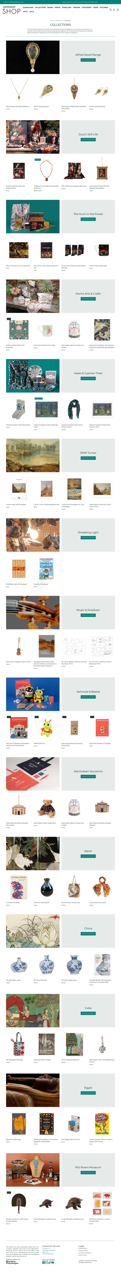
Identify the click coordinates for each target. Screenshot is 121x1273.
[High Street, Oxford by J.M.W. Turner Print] (102, 489)
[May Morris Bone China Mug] (46, 330)
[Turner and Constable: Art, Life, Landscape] (74, 489)
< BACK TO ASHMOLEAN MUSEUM (13, 2)
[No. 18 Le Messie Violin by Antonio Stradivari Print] (74, 646)
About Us (45, 1252)
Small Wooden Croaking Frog (45, 1219)
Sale (32, 11)
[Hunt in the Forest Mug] (102, 250)
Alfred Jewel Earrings (97, 106)
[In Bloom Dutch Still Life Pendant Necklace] (46, 170)
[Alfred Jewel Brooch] (46, 91)
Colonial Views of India (42, 1060)
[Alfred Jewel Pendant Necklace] (19, 91)
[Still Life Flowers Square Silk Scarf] (74, 170)
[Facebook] (43, 1263)
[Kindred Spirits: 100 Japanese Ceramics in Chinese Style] (102, 965)
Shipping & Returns (48, 1250)
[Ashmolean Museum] (11, 10)
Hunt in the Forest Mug (98, 266)
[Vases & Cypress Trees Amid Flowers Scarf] (74, 409)
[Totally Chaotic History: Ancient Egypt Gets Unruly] (102, 1124)
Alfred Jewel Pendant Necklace (17, 106)
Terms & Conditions (85, 1253)
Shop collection (88, 60)
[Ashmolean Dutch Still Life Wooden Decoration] (102, 170)
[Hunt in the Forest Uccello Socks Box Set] (74, 250)
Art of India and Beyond (70, 1060)
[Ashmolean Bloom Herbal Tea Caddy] (74, 330)
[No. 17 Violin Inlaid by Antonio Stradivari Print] (102, 646)
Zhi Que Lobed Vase (69, 980)
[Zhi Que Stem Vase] (19, 965)
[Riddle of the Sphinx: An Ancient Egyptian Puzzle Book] (46, 1124)
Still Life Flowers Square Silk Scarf (74, 186)
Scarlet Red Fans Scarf (97, 903)
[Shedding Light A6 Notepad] (19, 568)
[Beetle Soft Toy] (46, 728)
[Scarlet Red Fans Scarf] (102, 887)
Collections (59, 20)
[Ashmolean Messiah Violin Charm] (19, 646)
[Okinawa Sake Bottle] (46, 887)
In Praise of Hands (13, 903)
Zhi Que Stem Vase (13, 980)
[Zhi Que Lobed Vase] (74, 965)
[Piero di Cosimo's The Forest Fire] (19, 250)
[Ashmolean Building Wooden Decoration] (19, 807)
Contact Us (46, 1248)
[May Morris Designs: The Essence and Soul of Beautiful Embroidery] (102, 330)
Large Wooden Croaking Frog (72, 1219)
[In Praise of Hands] (19, 887)
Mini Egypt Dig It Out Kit (71, 1139)
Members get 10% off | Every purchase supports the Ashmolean (80, 2)
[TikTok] (49, 1263)
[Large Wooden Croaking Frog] (74, 1203)
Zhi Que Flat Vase (40, 980)
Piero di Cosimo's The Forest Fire (18, 266)
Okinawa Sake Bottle (41, 903)
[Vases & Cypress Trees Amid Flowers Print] (102, 409)
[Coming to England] (46, 568)
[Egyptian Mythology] (19, 1124)
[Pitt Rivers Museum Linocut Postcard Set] (102, 1203)
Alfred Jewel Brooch (41, 106)
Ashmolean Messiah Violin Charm (18, 662)
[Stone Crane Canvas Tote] (74, 887)
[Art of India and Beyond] (74, 1044)
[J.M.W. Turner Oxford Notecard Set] (46, 489)
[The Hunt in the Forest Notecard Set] (46, 250)
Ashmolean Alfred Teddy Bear (45, 823)
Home (52, 20)
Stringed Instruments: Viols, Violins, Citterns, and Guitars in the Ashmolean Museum (45, 664)
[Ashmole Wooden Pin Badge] (102, 728)
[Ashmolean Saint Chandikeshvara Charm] (102, 1044)
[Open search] (110, 10)
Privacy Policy (83, 1250)
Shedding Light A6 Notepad (16, 584)
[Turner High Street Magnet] (19, 489)
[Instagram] (46, 1263)
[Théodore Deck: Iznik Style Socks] (19, 409)
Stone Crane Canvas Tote (71, 903)
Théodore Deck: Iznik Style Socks (18, 425)
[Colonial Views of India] (46, 1044)
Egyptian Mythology (13, 1139)
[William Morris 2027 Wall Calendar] (19, 330)
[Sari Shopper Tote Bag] (19, 1044)
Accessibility (83, 1248)
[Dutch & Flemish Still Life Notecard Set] (19, 170)
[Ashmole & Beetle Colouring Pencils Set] (74, 728)
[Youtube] (52, 1263)
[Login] (114, 10)
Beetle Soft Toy (39, 743)
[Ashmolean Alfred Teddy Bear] (46, 807)
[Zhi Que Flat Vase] (46, 965)
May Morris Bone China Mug (44, 345)
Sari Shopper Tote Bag (14, 1060)
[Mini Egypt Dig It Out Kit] (74, 1124)
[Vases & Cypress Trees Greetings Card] (46, 409)
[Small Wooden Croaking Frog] (46, 1203)
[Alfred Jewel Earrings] (102, 91)
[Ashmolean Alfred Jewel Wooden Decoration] (74, 91)
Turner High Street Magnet (16, 504)
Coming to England (41, 584)
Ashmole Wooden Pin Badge (100, 743)
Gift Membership (48, 1254)
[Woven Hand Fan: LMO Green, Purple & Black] (19, 1203)
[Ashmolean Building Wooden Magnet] (102, 807)
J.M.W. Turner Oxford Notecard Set (46, 504)
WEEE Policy (83, 1255)
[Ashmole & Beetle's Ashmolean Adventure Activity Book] (19, 728)
